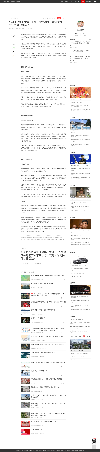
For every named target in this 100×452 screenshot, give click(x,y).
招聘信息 (44, 450)
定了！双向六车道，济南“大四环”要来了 (43, 310)
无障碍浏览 (13, 1)
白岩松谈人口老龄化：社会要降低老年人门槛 (80, 342)
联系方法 (40, 450)
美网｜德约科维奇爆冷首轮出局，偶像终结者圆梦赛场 (47, 344)
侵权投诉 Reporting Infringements (77, 450)
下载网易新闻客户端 (38, 263)
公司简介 (36, 450)
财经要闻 (72, 217)
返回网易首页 (25, 263)
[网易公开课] (66, 1)
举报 (65, 28)
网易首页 (4, 1)
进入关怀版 (18, 1)
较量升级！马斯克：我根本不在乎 (78, 276)
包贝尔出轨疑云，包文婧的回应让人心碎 (79, 210)
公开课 (88, 336)
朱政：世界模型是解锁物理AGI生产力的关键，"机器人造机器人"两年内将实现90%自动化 (80, 244)
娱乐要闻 (72, 185)
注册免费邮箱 (88, 1)
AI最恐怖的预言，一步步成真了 (77, 235)
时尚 (80, 336)
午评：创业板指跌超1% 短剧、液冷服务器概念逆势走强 (48, 363)
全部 (89, 39)
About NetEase (31, 450)
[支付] (75, 1)
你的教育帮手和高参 (80, 30)
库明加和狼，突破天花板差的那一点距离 (79, 165)
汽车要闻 (72, 283)
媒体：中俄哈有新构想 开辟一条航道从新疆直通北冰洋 (47, 275)
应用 (8, 1)
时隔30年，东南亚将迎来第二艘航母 (42, 283)
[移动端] (62, 1)
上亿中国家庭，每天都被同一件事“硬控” (43, 352)
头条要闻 (72, 117)
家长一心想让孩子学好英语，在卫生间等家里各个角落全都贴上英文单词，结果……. (80, 58)
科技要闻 (72, 252)
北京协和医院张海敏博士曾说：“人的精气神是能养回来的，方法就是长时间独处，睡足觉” (43, 255)
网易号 (14, 18)
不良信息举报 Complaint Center (60, 450)
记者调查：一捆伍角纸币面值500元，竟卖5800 (45, 387)
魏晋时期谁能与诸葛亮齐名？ (77, 348)
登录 (83, 1)
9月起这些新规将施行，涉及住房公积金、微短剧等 (46, 379)
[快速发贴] (13, 36)
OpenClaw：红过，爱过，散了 (77, 273)
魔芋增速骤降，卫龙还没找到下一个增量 (43, 421)
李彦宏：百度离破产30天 (76, 352)
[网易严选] (71, 1)
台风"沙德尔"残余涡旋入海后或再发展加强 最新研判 (47, 336)
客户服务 (48, 450)
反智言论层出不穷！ (37, 429)
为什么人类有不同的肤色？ (77, 345)
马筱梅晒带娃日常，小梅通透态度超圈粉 (79, 199)
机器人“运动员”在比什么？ (39, 371)
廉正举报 (68, 450)
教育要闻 (72, 85)
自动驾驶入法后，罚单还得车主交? (78, 265)
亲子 (76, 336)
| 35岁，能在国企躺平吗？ (77, 319)
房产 (84, 336)
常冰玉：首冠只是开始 (38, 318)
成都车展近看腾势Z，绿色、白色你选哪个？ (80, 309)
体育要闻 (72, 152)
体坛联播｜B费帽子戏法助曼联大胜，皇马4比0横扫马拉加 (48, 302)
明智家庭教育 (24, 28)
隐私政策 (52, 450)
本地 (72, 336)
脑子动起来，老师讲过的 (76, 102)
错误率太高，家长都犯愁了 (77, 99)
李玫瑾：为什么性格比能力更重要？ (78, 339)
